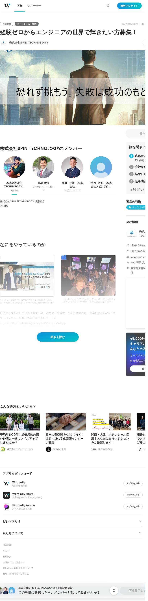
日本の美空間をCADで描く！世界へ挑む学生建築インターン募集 (65, 438)
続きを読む (58, 337)
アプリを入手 (133, 483)
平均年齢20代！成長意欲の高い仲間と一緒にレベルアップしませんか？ (19, 438)
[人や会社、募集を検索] (108, 5)
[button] (74, 473)
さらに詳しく (137, 189)
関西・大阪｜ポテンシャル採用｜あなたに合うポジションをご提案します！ (110, 438)
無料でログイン (129, 6)
